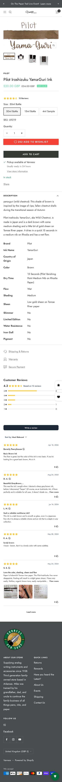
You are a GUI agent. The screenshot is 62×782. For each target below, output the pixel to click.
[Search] (10, 12)
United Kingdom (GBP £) (17, 751)
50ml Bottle (12, 111)
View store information (17, 171)
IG (4, 725)
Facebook (8, 731)
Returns (38, 662)
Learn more (46, 3)
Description (10, 195)
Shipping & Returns (19, 351)
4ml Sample (49, 111)
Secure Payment (17, 367)
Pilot (6, 73)
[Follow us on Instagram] (13, 739)
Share (6, 184)
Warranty (13, 359)
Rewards (38, 668)
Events (37, 690)
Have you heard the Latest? (44, 676)
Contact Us (39, 702)
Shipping (38, 696)
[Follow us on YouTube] (19, 739)
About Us (38, 685)
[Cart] (57, 12)
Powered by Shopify (24, 760)
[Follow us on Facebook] (6, 739)
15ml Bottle (30, 111)
